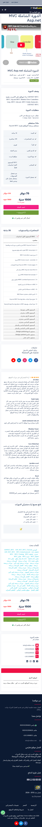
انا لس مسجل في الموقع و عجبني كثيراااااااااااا (24, 493)
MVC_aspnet (29, 554)
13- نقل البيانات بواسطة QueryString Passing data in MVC (20, 304)
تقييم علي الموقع (30, 514)
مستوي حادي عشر (29, 338)
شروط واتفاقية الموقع (16, 809)
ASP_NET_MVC (9, 552)
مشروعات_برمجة (33, 568)
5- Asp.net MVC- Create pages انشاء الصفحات (24, 265)
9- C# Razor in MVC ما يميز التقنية (27, 284)
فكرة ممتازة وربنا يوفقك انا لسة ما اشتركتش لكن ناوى (21, 423)
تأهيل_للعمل (35, 590)
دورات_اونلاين (11, 585)
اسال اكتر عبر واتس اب (22, 218)
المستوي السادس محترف (27, 322)
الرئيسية (33, 805)
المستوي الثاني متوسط (27, 310)
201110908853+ (29, 656)
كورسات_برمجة (12, 561)
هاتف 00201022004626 (29, 730)
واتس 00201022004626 (27, 725)
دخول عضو (6, 2)
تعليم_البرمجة (13, 568)
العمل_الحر (13, 588)
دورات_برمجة (22, 561)
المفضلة (21, 212)
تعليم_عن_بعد (21, 585)
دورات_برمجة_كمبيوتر (32, 572)
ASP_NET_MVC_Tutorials (23, 550)
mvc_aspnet (35, 552)
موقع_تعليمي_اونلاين (23, 590)
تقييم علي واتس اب (29, 522)
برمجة (36, 565)
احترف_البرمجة (34, 570)
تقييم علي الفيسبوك (29, 517)
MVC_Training (19, 554)
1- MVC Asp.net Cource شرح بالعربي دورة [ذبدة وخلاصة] (21, 245)
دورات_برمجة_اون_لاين (21, 563)
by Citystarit (36, 796)
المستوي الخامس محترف (27, 319)
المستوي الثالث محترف (27, 313)
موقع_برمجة (29, 565)
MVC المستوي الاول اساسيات (25, 236)
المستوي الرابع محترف (28, 316)
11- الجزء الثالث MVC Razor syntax (27, 294)
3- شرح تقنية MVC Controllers (28, 255)
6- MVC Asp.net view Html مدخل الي (26, 270)
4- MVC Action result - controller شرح (26, 260)
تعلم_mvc (11, 559)
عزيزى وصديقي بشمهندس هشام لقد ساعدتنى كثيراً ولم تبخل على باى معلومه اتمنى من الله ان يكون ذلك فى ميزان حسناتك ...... (21, 468)
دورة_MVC (26, 556)
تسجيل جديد (14, 2)
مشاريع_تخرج (23, 588)
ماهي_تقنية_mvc (33, 561)
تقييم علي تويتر (31, 519)
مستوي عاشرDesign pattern (25, 334)
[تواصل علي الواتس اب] (3, 812)
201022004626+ (29, 649)
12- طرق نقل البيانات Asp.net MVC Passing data (23, 299)
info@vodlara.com (28, 645)
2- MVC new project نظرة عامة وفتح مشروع (24, 250)
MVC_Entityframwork (23, 552)
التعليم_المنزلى (10, 590)
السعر (25, 805)
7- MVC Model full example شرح (27, 275)
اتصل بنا (30, 809)
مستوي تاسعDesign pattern (25, 331)
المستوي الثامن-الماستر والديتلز (25, 328)
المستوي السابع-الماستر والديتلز (25, 325)
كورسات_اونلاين (33, 588)
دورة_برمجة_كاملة (33, 574)
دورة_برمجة (22, 568)
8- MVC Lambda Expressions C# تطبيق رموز (24, 279)
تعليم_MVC (17, 556)
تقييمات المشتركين (12, 805)
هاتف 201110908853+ (30, 735)
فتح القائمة (35, 12)
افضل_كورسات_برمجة (16, 565)
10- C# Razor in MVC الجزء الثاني (27, 289)
